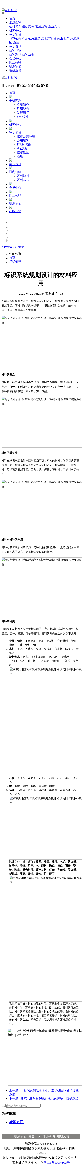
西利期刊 (15, 54)
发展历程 (41, 26)
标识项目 (15, 34)
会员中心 (15, 58)
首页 (12, 18)
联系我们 (15, 66)
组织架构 (28, 26)
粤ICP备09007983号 (57, 1162)
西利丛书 (28, 54)
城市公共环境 (18, 38)
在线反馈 (15, 70)
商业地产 (63, 38)
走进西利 (15, 22)
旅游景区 (23, 152)
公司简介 (15, 26)
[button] (8, 247)
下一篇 (44, 1098)
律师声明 (49, 1136)
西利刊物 (15, 50)
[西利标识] (41, 10)
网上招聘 (15, 62)
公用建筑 (34, 38)
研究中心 (15, 30)
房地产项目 (48, 38)
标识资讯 (15, 46)
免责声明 (34, 1136)
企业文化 (54, 26)
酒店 (16, 42)
